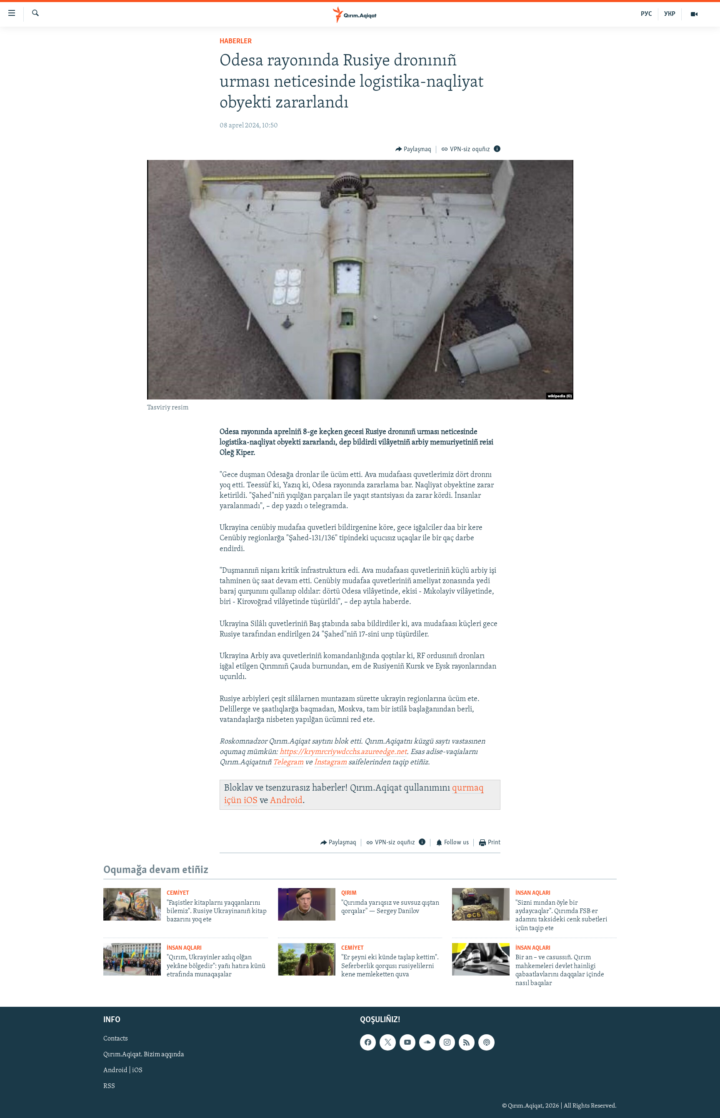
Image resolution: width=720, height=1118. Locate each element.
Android (286, 800)
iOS (251, 800)
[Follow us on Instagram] (447, 1042)
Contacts (115, 1039)
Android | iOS (122, 1070)
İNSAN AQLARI (532, 893)
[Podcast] (486, 1042)
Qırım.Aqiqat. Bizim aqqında (143, 1054)
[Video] (694, 14)
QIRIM (349, 893)
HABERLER (236, 41)
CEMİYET (178, 893)
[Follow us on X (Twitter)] (387, 1042)
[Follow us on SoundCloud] (427, 1042)
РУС (646, 14)
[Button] (413, 149)
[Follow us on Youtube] (407, 1042)
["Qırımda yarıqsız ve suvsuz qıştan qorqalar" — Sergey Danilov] (306, 904)
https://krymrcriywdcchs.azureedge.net (343, 752)
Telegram (288, 762)
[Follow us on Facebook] (368, 1042)
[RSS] (467, 1042)
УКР (669, 14)
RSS (109, 1086)
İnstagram (331, 762)
